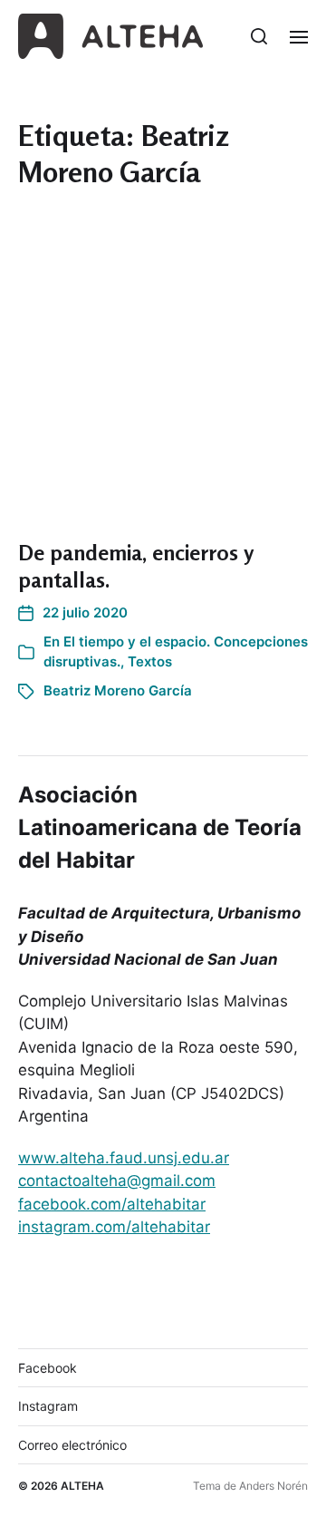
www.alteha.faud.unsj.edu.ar (123, 1158)
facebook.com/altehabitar (112, 1204)
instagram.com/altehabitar (114, 1227)
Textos (150, 661)
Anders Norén (273, 1485)
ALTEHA (82, 1485)
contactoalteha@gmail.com (117, 1180)
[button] (259, 36)
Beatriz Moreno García (117, 690)
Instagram (48, 1406)
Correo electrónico (72, 1445)
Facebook (47, 1367)
